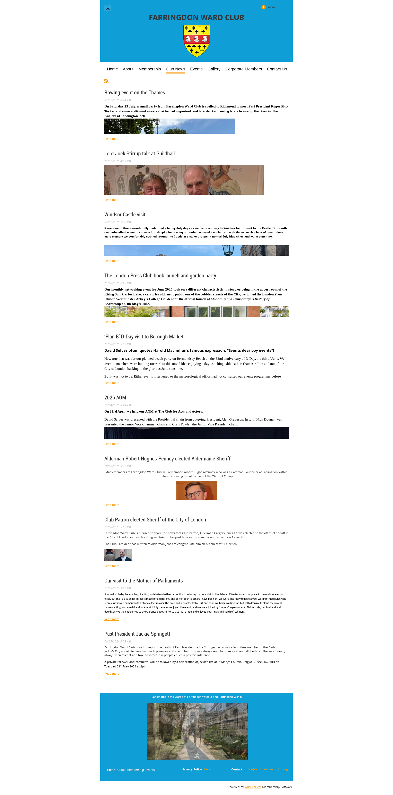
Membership (135, 770)
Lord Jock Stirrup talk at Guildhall (139, 153)
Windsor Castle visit (125, 214)
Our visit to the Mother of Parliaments (143, 580)
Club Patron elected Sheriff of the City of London (155, 519)
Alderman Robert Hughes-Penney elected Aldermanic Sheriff (167, 458)
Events (150, 770)
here (207, 769)
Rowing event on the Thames (134, 92)
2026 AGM (115, 397)
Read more (111, 139)
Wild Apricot (253, 787)
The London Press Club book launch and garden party (160, 275)
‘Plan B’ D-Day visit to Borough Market (144, 336)
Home (111, 770)
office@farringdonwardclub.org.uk (268, 769)
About (121, 770)
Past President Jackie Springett (137, 633)
